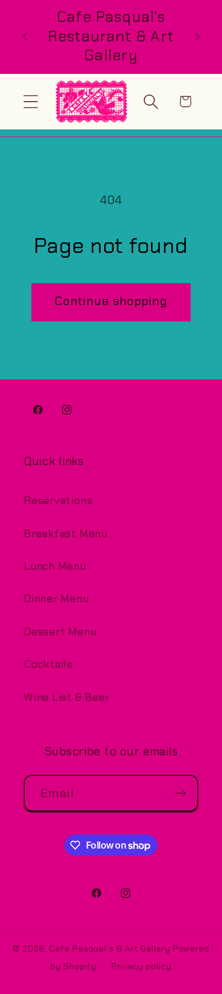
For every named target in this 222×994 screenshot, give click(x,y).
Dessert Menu (60, 632)
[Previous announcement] (25, 37)
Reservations (58, 500)
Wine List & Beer (67, 697)
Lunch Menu (55, 566)
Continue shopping (111, 301)
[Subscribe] (180, 793)
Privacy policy (141, 966)
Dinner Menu (56, 599)
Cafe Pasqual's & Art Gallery (109, 948)
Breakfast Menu (66, 534)
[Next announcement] (198, 37)
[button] (30, 101)
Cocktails (48, 664)
